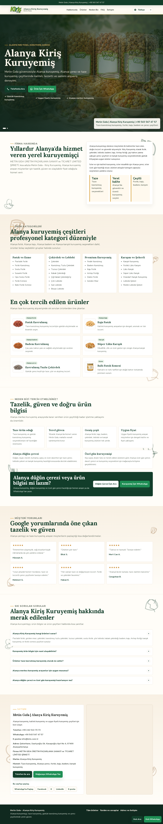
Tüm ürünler (92, 810)
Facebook (42, 789)
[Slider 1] (4, 128)
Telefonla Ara (17, 89)
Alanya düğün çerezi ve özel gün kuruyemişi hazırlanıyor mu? (81, 680)
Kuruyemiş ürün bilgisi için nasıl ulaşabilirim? (81, 651)
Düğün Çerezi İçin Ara (105, 484)
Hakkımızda (72, 10)
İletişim (110, 10)
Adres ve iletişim (128, 810)
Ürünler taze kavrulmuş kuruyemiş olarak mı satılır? (81, 661)
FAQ (103, 10)
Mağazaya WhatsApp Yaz (48, 774)
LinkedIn (60, 789)
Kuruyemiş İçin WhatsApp (135, 484)
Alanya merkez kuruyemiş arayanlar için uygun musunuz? (81, 670)
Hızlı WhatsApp (153, 819)
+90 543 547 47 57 (96, 2)
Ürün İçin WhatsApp (44, 89)
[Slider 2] (7, 128)
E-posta (71, 789)
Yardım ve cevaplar (109, 810)
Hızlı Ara (137, 819)
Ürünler (83, 10)
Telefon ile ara (22, 774)
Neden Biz (93, 10)
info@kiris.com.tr (30, 739)
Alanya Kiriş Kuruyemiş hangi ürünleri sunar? (81, 633)
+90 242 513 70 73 (31, 730)
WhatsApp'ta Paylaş (24, 789)
